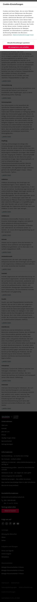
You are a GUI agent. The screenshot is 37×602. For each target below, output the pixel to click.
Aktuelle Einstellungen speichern (18, 43)
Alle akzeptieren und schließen (18, 47)
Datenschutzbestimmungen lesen (23, 35)
